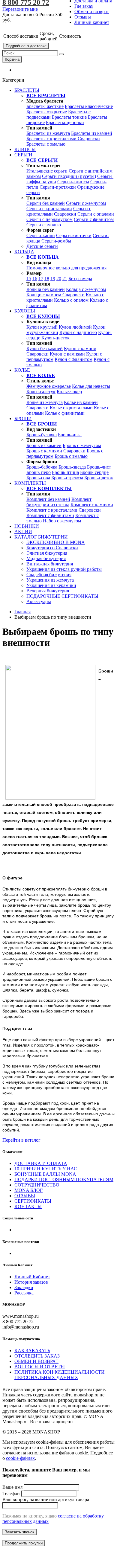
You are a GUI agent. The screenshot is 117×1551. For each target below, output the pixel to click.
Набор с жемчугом (62, 520)
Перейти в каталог (21, 1140)
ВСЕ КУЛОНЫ (43, 316)
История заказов (31, 1282)
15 (28, 278)
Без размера (80, 278)
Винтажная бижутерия (49, 563)
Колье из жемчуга (44, 402)
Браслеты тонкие (69, 117)
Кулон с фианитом (73, 359)
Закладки (23, 1287)
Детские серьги (42, 246)
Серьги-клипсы (73, 181)
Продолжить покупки (24, 1543)
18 (46, 278)
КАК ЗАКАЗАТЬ (32, 1350)
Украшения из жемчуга (50, 579)
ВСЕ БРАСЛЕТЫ (45, 95)
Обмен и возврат (91, 11)
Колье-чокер (69, 391)
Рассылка (24, 1292)
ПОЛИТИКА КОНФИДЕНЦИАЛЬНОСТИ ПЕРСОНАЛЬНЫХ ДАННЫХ (59, 1374)
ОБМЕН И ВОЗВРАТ (36, 1361)
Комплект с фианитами (50, 515)
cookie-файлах (20, 1458)
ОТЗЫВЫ (24, 1195)
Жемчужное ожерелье (48, 386)
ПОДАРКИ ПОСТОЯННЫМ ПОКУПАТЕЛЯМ (63, 1179)
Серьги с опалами (95, 213)
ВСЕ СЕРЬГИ (42, 160)
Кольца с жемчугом (86, 289)
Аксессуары (38, 601)
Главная (22, 611)
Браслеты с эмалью (45, 144)
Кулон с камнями (67, 353)
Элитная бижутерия (46, 553)
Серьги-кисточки (74, 235)
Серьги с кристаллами (49, 208)
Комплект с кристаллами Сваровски (63, 510)
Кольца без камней (45, 289)
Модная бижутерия (46, 558)
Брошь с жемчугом (82, 445)
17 (40, 278)
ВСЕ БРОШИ (41, 423)
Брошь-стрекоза (67, 477)
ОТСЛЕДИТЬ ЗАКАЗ (37, 1355)
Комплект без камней (48, 499)
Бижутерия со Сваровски (52, 547)
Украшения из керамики (51, 585)
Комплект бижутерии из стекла (59, 502)
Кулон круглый (42, 327)
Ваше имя (12, 1487)
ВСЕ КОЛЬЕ (40, 375)
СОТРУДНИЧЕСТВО (36, 1184)
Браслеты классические (89, 106)
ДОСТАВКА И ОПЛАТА (40, 1163)
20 (58, 278)
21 (64, 278)
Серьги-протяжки (58, 187)
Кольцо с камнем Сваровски (55, 294)
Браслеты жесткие (45, 106)
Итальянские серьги (47, 170)
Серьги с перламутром (49, 219)
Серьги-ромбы (56, 240)
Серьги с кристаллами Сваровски (58, 211)
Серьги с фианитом (94, 219)
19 (52, 278)
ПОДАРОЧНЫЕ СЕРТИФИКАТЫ (62, 596)
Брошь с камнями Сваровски (56, 450)
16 (34, 278)
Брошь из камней (44, 445)
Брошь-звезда (72, 466)
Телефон (11, 1493)
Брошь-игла (70, 434)
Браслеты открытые (46, 111)
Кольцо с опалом (71, 300)
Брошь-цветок (98, 477)
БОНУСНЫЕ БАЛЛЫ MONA (45, 1174)
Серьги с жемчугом (86, 203)
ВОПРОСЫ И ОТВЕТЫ (39, 1366)
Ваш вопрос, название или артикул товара (45, 1499)
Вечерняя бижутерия (47, 590)
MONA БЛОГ (28, 1190)
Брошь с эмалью (71, 456)
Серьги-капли (40, 235)
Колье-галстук (41, 391)
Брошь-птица (65, 472)
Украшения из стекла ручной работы (64, 569)
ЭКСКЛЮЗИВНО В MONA (55, 542)
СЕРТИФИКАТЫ (32, 1201)
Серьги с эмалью (43, 224)
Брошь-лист (99, 466)
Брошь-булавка (41, 434)
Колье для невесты (91, 386)
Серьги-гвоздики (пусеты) (69, 176)
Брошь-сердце (94, 472)
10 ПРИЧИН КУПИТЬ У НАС (45, 1168)
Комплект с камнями (91, 504)
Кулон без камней (44, 348)
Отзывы (82, 16)
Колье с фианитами (65, 413)
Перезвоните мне (20, 9)
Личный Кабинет (32, 1276)
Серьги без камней (45, 203)
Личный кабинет (91, 22)
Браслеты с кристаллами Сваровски (63, 138)
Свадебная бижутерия (48, 574)
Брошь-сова (38, 477)
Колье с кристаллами (71, 407)
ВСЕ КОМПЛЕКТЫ (49, 488)
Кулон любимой (75, 327)
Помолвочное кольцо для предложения (66, 267)
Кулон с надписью (78, 332)
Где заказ (83, 6)
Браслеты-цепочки (65, 122)
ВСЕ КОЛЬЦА (42, 257)
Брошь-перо (38, 472)
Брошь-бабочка (41, 466)
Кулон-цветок (55, 337)
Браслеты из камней (91, 133)
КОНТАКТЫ (28, 1206)
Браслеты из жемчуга (48, 133)
